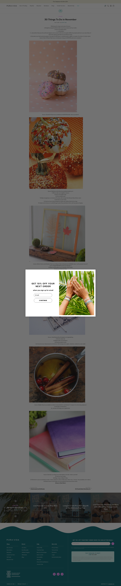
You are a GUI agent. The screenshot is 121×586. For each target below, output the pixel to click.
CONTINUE (43, 300)
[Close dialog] (92, 272)
